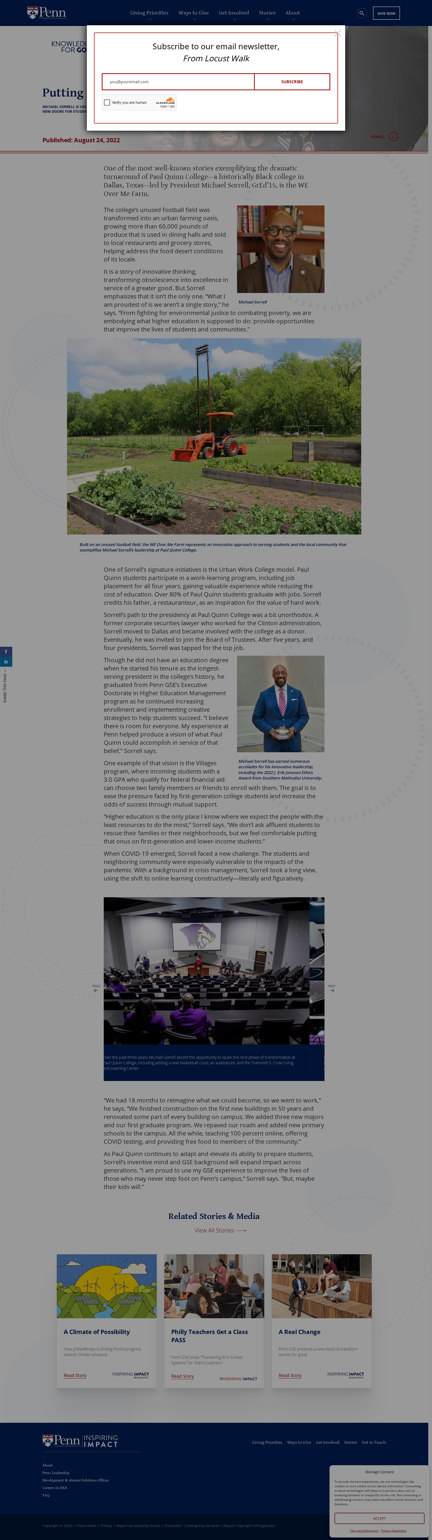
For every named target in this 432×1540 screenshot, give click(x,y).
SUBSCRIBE (292, 81)
